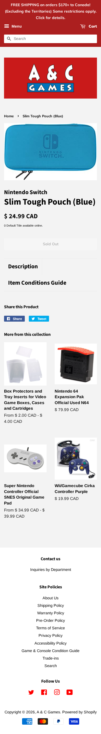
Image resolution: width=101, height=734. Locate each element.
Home (9, 116)
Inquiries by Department (50, 569)
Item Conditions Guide (37, 283)
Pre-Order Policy (50, 620)
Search (50, 666)
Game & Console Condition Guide (50, 651)
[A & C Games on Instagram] (57, 693)
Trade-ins (51, 658)
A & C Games (48, 712)
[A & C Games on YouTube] (70, 693)
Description (23, 266)
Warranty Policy (50, 613)
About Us (50, 598)
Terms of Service (50, 628)
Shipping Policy (50, 605)
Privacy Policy (50, 635)
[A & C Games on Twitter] (31, 693)
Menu (16, 26)
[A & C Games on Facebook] (44, 693)
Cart (92, 26)
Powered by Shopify (79, 712)
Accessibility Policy (50, 643)
